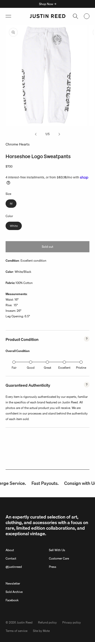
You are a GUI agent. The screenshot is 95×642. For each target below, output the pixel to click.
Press (52, 566)
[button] (8, 16)
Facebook (12, 600)
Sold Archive (14, 591)
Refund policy (47, 622)
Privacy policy (71, 622)
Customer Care (59, 558)
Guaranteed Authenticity (28, 385)
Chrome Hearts (18, 144)
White (16, 226)
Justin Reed (24, 622)
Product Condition (22, 339)
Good (30, 367)
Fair (14, 367)
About (10, 550)
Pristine (81, 367)
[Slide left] (35, 134)
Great (47, 367)
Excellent (64, 367)
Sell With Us (57, 550)
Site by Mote (41, 630)
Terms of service (16, 630)
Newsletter (13, 583)
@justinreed (14, 566)
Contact (11, 558)
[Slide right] (59, 134)
